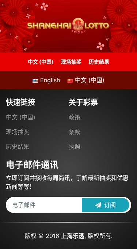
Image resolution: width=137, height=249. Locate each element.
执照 (74, 146)
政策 (74, 117)
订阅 (108, 205)
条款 (74, 132)
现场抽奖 (71, 61)
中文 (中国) (41, 61)
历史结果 (99, 61)
